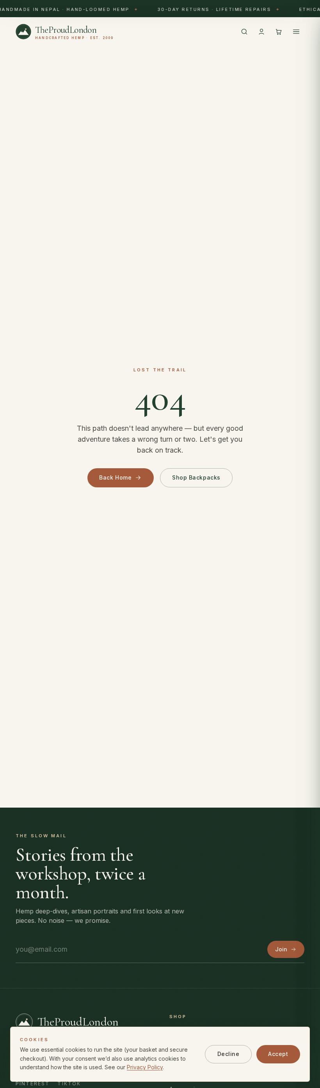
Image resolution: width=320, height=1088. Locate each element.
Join (281, 949)
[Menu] (296, 31)
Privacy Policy (145, 1067)
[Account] (261, 31)
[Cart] (278, 31)
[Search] (244, 31)
